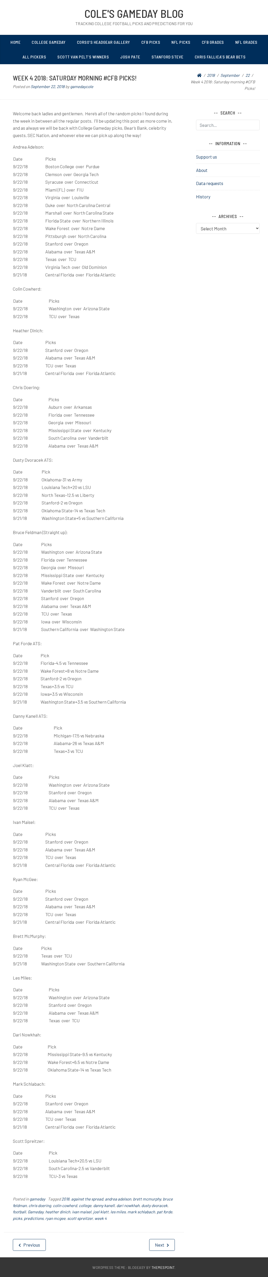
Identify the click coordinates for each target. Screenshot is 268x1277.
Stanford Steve (167, 56)
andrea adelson (118, 1199)
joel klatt (101, 1211)
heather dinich (57, 1211)
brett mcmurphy (147, 1199)
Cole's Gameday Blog (134, 13)
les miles (118, 1211)
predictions (33, 1218)
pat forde (164, 1211)
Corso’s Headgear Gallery (103, 42)
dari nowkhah (127, 1205)
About (202, 170)
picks (17, 1218)
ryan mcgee (55, 1218)
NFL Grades (246, 42)
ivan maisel (81, 1211)
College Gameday (49, 42)
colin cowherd (65, 1205)
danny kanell (104, 1205)
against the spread (87, 1199)
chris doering (40, 1205)
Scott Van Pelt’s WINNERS (83, 56)
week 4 (100, 1218)
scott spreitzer (80, 1218)
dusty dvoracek (154, 1205)
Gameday (35, 1211)
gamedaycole (81, 86)
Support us (206, 156)
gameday (37, 1199)
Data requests (209, 183)
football (19, 1211)
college (85, 1205)
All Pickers (34, 56)
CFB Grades (213, 42)
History (203, 196)
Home (15, 42)
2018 (65, 1199)
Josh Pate (130, 56)
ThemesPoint (163, 1267)
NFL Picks (181, 42)
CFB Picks (150, 42)
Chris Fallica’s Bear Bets (220, 56)
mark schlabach (141, 1211)
